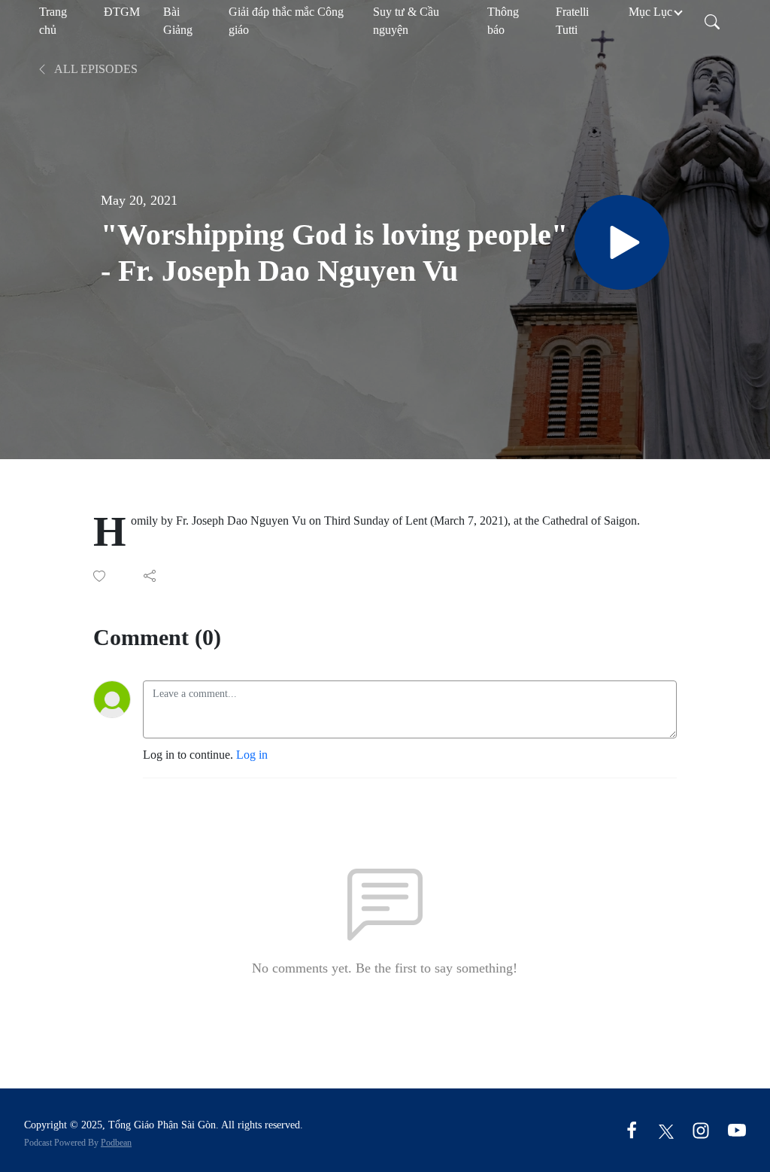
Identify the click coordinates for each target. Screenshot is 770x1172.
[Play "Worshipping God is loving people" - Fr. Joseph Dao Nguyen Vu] (621, 242)
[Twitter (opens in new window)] (666, 1129)
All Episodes (95, 68)
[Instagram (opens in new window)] (701, 1129)
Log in (252, 754)
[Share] (150, 575)
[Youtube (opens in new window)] (737, 1129)
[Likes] (100, 576)
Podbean (116, 1142)
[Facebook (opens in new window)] (632, 1129)
